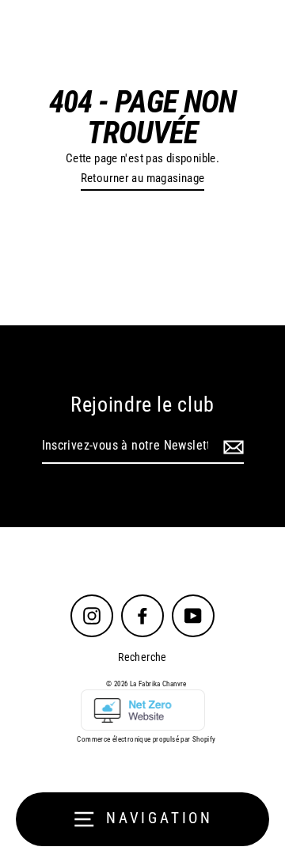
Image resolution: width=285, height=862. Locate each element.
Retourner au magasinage (143, 178)
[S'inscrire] (231, 446)
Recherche (142, 657)
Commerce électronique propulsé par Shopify (146, 739)
